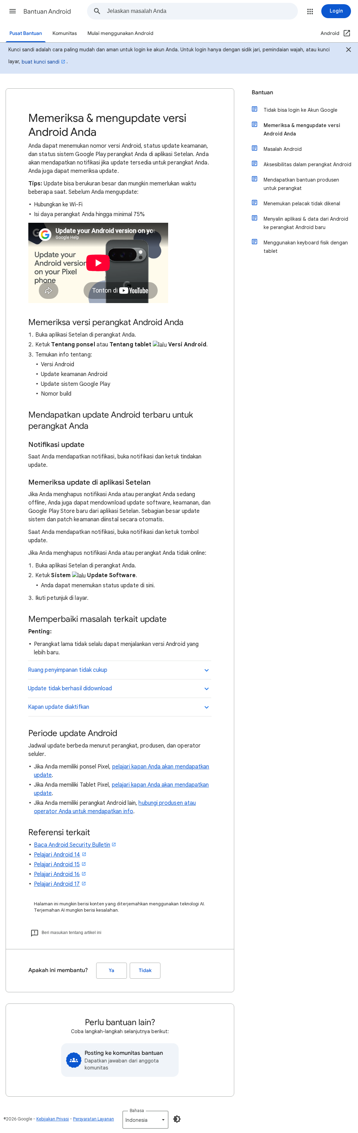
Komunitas (64, 33)
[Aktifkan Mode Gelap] (177, 1119)
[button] (12, 11)
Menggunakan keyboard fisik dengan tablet (306, 247)
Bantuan (262, 92)
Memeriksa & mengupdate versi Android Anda (302, 129)
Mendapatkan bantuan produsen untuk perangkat (301, 184)
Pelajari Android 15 (57, 864)
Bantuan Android (47, 11)
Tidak (145, 970)
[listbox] (145, 1120)
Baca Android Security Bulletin (72, 844)
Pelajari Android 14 (57, 854)
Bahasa (137, 1110)
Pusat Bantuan (25, 33)
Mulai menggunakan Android (120, 33)
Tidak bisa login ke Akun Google (300, 110)
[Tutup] (348, 50)
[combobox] (202, 11)
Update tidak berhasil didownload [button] (70, 688)
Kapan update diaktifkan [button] (58, 707)
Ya (111, 970)
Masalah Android (283, 149)
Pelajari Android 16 (57, 874)
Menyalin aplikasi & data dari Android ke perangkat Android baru (306, 223)
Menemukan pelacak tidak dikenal (302, 203)
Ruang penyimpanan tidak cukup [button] (67, 670)
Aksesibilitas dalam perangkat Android (307, 164)
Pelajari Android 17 (57, 884)
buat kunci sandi (40, 62)
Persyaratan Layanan (93, 1118)
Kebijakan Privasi (52, 1118)
